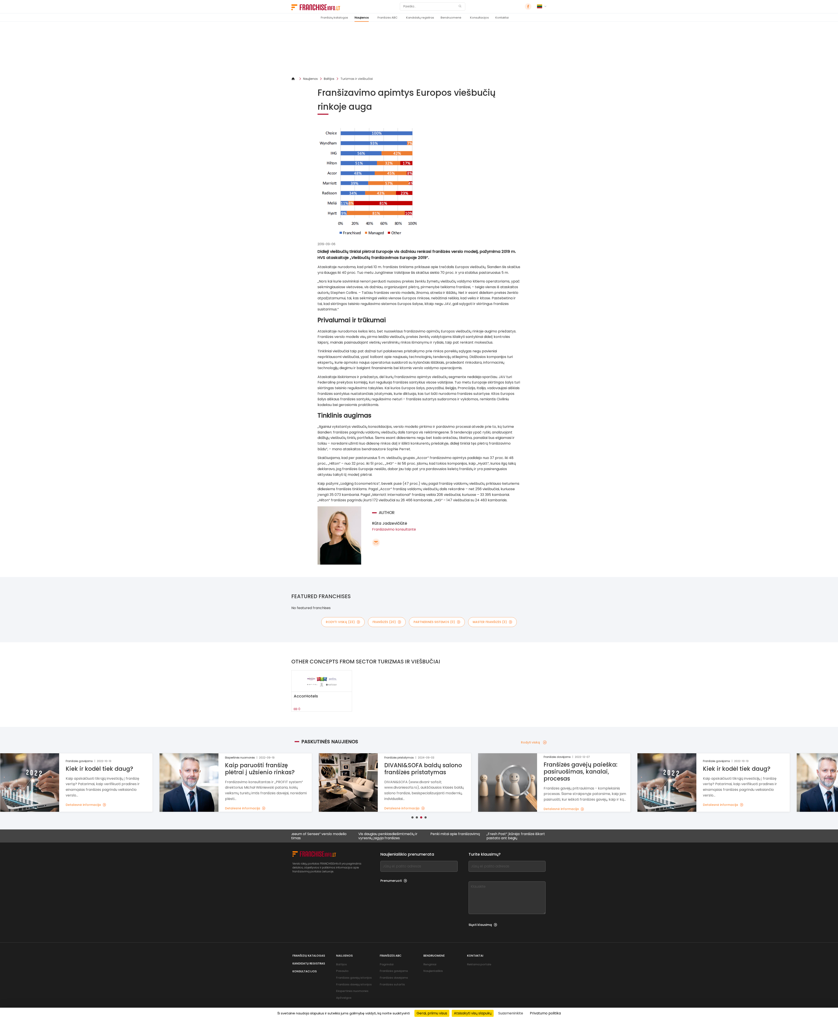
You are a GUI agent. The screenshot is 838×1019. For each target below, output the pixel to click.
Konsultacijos (479, 17)
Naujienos (362, 17)
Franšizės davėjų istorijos (354, 984)
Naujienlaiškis (433, 971)
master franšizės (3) (490, 622)
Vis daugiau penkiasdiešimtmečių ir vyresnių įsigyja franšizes (339, 836)
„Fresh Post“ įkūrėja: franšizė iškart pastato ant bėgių (467, 836)
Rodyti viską (530, 742)
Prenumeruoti (391, 881)
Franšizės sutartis (392, 984)
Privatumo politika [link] (545, 1013)
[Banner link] (419, 49)
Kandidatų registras (420, 17)
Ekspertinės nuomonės (352, 991)
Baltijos (329, 79)
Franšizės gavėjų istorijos (354, 978)
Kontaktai (502, 17)
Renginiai (429, 964)
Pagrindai (386, 964)
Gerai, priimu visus (432, 1013)
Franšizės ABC (387, 17)
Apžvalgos (343, 998)
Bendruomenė (451, 17)
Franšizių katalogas (334, 17)
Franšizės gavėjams (394, 971)
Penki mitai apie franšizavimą (407, 834)
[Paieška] (460, 6)
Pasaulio (342, 971)
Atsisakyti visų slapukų (472, 1013)
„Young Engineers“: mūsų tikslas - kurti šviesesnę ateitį (542, 836)
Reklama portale (479, 964)
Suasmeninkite (510, 1013)
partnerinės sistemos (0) (434, 622)
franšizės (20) (384, 622)
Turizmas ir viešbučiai (356, 79)
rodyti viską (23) (340, 622)
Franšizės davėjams (394, 978)
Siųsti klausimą (480, 925)
